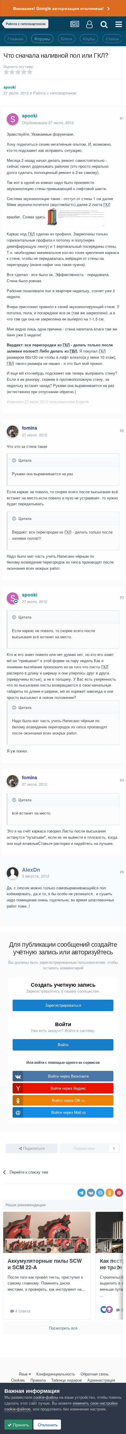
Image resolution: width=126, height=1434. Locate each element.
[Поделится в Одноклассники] (109, 1193)
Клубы (89, 38)
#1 (122, 118)
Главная (15, 38)
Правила (38, 1380)
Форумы (42, 38)
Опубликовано (48, 122)
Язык (23, 1374)
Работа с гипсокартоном (54, 93)
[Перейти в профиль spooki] (12, 119)
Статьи (112, 38)
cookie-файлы (45, 1397)
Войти (63, 1044)
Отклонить (47, 1425)
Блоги (66, 38)
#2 (122, 430)
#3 (122, 597)
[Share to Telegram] (81, 1193)
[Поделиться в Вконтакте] (91, 1193)
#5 (122, 872)
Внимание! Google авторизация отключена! (58, 8)
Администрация (101, 1380)
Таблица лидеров (66, 1380)
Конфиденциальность (55, 1374)
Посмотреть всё (63, 1328)
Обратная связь (95, 1374)
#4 (122, 780)
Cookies (18, 1380)
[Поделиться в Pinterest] (119, 1193)
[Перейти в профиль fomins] (12, 431)
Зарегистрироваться (63, 1005)
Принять (20, 1425)
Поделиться (33, 1148)
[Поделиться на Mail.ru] (100, 1193)
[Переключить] (14, 460)
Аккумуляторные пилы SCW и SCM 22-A (45, 1264)
